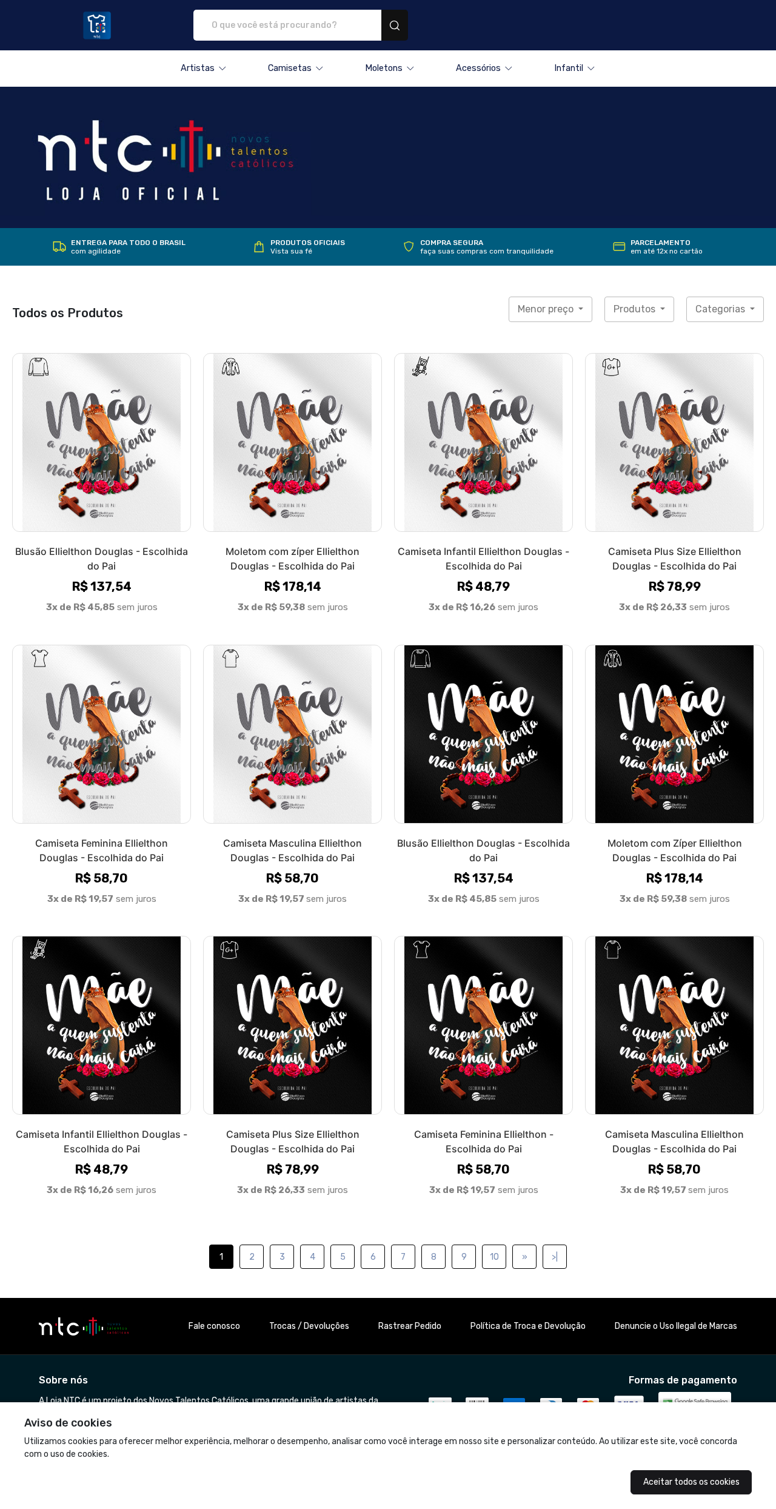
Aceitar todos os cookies (691, 1482)
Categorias (721, 309)
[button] (204, 68)
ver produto (102, 442)
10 (494, 1257)
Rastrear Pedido (409, 1326)
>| (555, 1257)
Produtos (636, 309)
